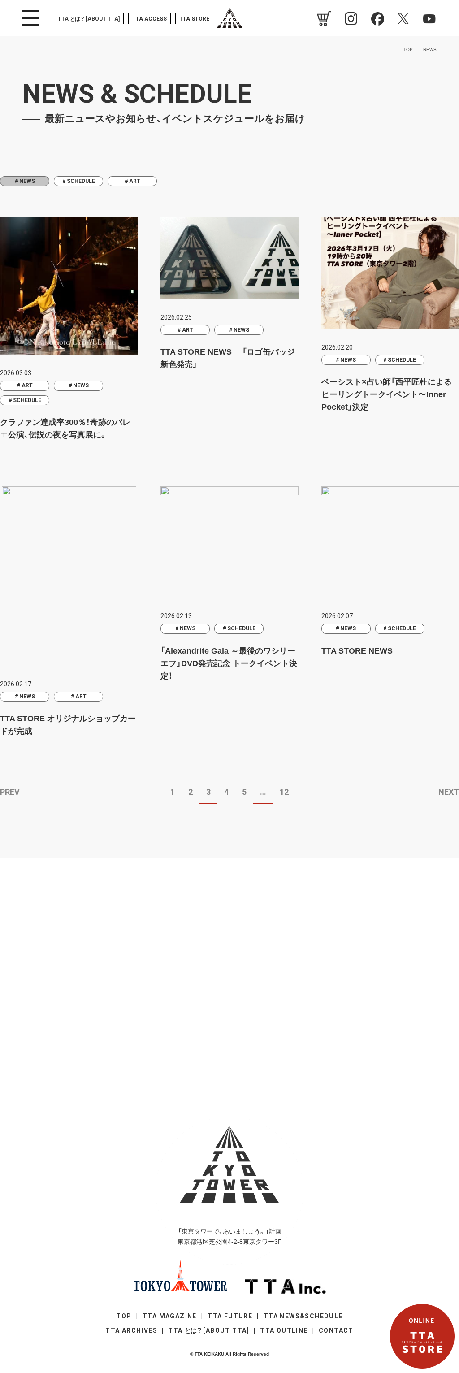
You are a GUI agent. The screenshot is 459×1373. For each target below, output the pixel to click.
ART (134, 181)
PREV (10, 792)
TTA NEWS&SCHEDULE (303, 1316)
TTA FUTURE (230, 1316)
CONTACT (336, 1330)
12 (284, 792)
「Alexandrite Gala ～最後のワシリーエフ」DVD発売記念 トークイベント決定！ (228, 663)
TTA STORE (194, 19)
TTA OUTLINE (283, 1330)
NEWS (81, 385)
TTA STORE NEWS (357, 650)
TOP (123, 1316)
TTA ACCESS (149, 19)
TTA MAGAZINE (170, 1316)
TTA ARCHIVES (131, 1330)
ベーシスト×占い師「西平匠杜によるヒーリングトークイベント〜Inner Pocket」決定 (386, 394)
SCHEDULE (81, 181)
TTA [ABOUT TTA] (89, 19)
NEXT (448, 792)
